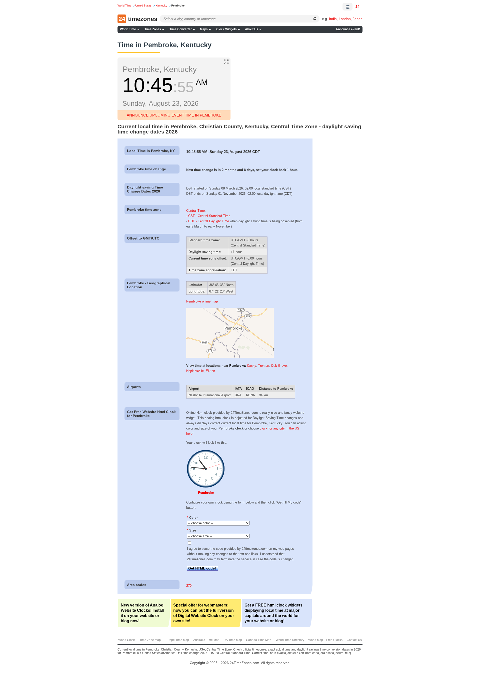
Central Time (195, 210)
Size (191, 530)
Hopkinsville (195, 371)
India (333, 19)
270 (189, 586)
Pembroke (237, 366)
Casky (251, 366)
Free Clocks (334, 640)
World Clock (126, 640)
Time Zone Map (150, 640)
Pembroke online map (202, 301)
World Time (128, 29)
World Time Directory (290, 640)
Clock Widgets (226, 29)
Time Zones (152, 29)
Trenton (263, 366)
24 (358, 6)
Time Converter (181, 29)
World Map (315, 640)
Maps (204, 29)
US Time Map (233, 640)
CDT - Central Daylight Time (208, 221)
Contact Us (354, 640)
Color (192, 518)
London (345, 19)
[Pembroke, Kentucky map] (230, 356)
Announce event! (348, 29)
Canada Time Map (258, 640)
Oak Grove (279, 366)
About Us (251, 29)
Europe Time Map (177, 640)
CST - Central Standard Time (209, 216)
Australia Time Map (206, 640)
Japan (357, 19)
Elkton (210, 371)
